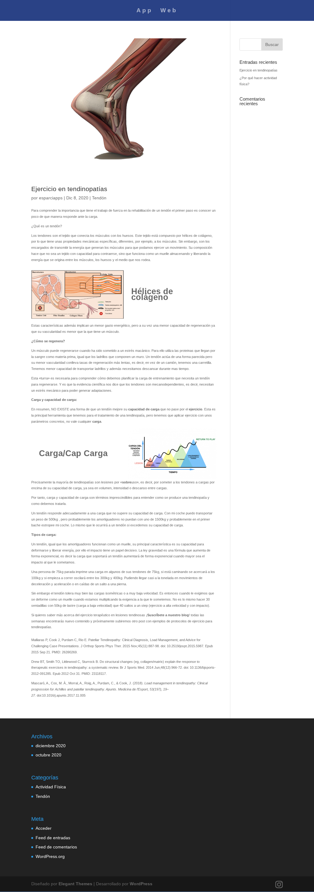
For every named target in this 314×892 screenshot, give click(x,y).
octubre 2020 (48, 754)
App (144, 10)
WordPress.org (50, 856)
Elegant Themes (75, 883)
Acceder (44, 828)
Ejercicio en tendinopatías (69, 188)
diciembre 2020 (51, 745)
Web (169, 10)
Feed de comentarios (56, 846)
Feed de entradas (53, 837)
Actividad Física (51, 786)
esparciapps (51, 197)
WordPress (141, 883)
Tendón (99, 197)
